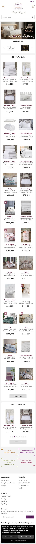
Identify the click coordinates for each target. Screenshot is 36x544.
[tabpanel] (18, 30)
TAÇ (10, 327)
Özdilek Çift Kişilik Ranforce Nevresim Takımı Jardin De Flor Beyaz (10, 219)
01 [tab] (9, 36)
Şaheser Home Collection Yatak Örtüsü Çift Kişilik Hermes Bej (26, 302)
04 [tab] (16, 36)
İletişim (3, 485)
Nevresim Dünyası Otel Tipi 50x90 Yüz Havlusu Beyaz (9, 80)
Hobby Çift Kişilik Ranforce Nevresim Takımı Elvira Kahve (26, 274)
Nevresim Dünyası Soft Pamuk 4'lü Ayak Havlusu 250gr (26, 191)
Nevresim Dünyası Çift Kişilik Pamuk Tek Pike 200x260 (26, 357)
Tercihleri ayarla (10, 537)
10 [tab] (29, 36)
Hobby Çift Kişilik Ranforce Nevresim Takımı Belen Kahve (10, 274)
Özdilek (9, 216)
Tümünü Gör (18, 396)
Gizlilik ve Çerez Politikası (18, 540)
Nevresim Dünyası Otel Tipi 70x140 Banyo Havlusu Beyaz (26, 80)
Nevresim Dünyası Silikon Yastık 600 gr (26, 107)
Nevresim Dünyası (10, 77)
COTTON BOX (10, 244)
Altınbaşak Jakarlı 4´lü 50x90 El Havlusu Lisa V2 (9, 385)
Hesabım (4, 501)
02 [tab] (12, 36)
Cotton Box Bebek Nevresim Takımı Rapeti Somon (26, 246)
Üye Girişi (4, 504)
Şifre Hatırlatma (6, 496)
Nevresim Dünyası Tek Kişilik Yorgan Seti (10, 135)
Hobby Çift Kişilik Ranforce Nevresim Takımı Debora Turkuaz (9, 191)
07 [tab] (23, 36)
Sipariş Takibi (23, 480)
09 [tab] (27, 36)
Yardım (21, 488)
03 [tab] (14, 36)
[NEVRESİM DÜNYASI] (11, 48)
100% (9, 451)
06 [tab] (21, 36)
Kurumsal (5, 477)
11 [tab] (31, 36)
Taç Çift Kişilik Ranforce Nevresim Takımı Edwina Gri (26, 330)
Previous (3, 48)
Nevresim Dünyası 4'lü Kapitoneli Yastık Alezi (28, 428)
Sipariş (22, 477)
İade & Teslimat (24, 485)
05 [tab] (18, 36)
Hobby (10, 189)
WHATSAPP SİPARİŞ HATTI (9, 462)
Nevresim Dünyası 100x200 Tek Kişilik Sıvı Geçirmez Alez (9, 302)
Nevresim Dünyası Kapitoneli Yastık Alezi (26, 135)
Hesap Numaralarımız (8, 483)
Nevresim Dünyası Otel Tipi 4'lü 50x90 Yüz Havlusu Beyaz (26, 219)
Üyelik (3, 493)
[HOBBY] (25, 48)
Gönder (30, 517)
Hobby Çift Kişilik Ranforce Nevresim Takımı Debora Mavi (10, 357)
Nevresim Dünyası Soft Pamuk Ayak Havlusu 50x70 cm (9, 108)
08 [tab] (25, 36)
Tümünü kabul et (26, 537)
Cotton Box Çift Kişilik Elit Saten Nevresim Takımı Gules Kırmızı (10, 246)
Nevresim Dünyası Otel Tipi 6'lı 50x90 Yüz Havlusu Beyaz (9, 163)
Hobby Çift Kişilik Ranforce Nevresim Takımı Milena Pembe (26, 385)
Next (32, 48)
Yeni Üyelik (4, 499)
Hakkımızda (4, 480)
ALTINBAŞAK (10, 383)
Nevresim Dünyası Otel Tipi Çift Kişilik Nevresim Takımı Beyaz (26, 163)
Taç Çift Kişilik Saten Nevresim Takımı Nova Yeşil (9, 330)
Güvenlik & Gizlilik (24, 483)
